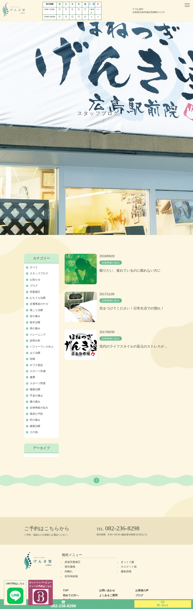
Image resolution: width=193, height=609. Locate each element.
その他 (34, 432)
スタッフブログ (39, 273)
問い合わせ (162, 605)
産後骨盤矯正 (72, 561)
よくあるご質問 (108, 595)
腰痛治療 (35, 389)
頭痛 (32, 358)
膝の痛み (35, 401)
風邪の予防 (36, 413)
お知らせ (35, 279)
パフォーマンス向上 (42, 346)
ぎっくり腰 (127, 561)
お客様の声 (142, 590)
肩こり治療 (36, 310)
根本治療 (35, 322)
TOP (65, 590)
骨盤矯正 (35, 291)
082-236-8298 (63, 606)
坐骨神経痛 (71, 576)
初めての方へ (71, 595)
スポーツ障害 (38, 383)
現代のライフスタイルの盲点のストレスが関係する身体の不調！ (134, 346)
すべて (34, 267)
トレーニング (38, 334)
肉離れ (69, 571)
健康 (32, 377)
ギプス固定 (36, 365)
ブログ (34, 285)
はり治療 (35, 352)
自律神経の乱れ (39, 407)
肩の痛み (35, 328)
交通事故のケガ (39, 303)
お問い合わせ (107, 590)
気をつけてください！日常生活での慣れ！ (132, 308)
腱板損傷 (126, 571)
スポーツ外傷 (38, 371)
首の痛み (35, 316)
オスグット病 (129, 566)
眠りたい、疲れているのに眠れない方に (130, 270)
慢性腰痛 (70, 566)
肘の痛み (35, 419)
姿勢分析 (35, 340)
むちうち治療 (38, 297)
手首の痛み (36, 395)
